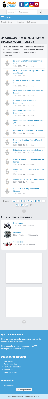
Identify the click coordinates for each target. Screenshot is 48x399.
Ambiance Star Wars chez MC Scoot (28, 130)
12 (17, 205)
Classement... (8, 385)
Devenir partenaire (24, 390)
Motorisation (18, 232)
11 (44, 201)
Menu (7, 17)
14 (26, 205)
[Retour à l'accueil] (9, 5)
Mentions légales (10, 372)
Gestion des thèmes (12, 364)
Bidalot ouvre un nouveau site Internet (28, 150)
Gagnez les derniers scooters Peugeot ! (29, 179)
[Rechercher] (40, 12)
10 (39, 201)
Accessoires (18, 242)
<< (13, 201)
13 (22, 205)
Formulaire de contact (12, 367)
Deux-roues (18, 223)
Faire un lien (8, 370)
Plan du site (8, 361)
